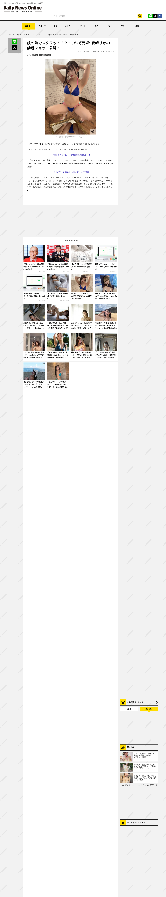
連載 (137, 26)
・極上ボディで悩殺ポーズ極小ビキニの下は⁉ (70, 172)
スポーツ (42, 26)
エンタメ (28, 26)
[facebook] (160, 16)
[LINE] (150, 16)
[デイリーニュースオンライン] (23, 8)
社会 (56, 26)
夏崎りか (35, 55)
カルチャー (69, 26)
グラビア (48, 55)
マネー (123, 26)
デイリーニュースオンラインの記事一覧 (140, 785)
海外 (96, 26)
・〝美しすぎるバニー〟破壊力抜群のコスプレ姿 (70, 155)
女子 (110, 26)
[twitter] (155, 16)
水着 (41, 55)
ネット (83, 26)
